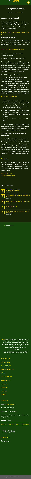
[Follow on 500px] (14, 431)
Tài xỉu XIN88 (4, 384)
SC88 (17, 424)
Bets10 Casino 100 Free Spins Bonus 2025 (12, 49)
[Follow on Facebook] (3, 431)
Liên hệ (3, 373)
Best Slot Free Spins (6, 173)
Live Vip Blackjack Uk (11, 206)
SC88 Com (11, 424)
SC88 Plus (3, 424)
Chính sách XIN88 (6, 366)
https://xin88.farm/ (11, 404)
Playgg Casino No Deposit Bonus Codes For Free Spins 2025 (17, 212)
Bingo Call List (5, 159)
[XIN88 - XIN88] (15, 2)
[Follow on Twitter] (6, 431)
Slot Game (4, 391)
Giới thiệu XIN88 (5, 362)
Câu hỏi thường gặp (6, 376)
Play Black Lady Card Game (13, 190)
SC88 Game (26, 424)
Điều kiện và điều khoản (7, 369)
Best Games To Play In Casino (9, 96)
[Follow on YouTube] (11, 431)
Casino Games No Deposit (8, 175)
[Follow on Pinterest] (8, 431)
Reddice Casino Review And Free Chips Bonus (18, 201)
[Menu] (28, 2)
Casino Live (4, 387)
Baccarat (3, 394)
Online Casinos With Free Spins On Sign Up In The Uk (18, 195)
